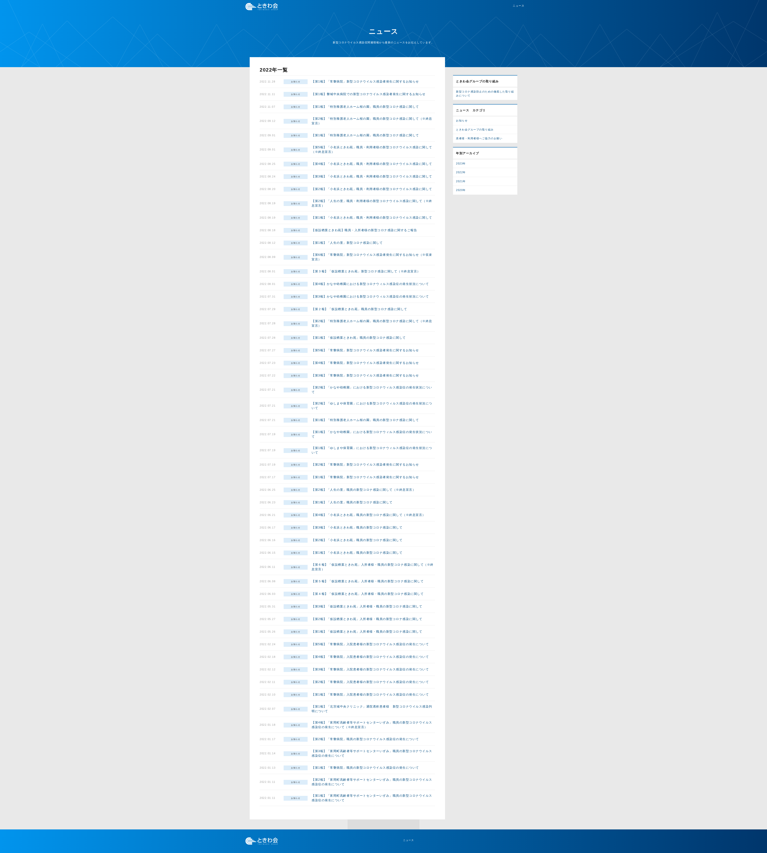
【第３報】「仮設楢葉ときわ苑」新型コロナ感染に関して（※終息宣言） (366, 271)
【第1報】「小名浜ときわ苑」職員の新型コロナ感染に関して (357, 552)
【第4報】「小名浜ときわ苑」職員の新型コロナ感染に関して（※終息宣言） (369, 515)
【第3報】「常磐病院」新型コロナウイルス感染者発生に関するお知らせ (365, 375)
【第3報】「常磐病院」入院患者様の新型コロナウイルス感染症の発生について (370, 669)
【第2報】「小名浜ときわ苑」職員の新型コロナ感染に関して (357, 540)
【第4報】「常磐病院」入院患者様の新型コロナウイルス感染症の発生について (370, 656)
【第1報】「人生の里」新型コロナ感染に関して (347, 242)
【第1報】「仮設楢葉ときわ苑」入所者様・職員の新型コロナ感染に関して (367, 631)
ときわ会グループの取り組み (475, 129)
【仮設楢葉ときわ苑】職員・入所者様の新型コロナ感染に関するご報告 (364, 230)
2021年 (461, 181)
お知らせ (295, 82)
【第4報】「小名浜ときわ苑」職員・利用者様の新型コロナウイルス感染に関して (372, 163)
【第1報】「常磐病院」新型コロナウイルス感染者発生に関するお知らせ (365, 81)
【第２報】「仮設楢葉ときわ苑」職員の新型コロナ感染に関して (359, 309)
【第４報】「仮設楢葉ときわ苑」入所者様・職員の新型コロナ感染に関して (368, 593)
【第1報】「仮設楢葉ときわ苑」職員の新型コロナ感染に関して (359, 337)
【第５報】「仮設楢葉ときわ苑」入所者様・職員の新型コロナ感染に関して (368, 581)
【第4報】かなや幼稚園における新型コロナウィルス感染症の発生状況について (370, 284)
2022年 (461, 172)
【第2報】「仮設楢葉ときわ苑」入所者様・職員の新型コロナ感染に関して (367, 619)
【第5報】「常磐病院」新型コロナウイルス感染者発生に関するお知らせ (365, 350)
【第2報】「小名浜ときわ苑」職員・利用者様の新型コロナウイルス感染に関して (372, 189)
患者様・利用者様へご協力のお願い (479, 138)
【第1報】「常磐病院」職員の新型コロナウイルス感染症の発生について (365, 767)
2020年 (461, 190)
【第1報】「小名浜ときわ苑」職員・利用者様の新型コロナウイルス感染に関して (372, 217)
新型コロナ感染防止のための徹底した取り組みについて (485, 93)
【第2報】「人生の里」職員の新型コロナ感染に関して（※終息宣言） (364, 489)
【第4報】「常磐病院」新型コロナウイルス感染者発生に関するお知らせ (365, 362)
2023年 (461, 163)
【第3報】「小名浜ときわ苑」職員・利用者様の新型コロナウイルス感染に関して (372, 176)
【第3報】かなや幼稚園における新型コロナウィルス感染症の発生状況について (370, 296)
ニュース (518, 5)
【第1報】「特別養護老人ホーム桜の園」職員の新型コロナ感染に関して (365, 106)
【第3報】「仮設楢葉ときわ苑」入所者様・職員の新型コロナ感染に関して (367, 606)
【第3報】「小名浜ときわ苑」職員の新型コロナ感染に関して (357, 527)
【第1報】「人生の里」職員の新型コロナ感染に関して (352, 502)
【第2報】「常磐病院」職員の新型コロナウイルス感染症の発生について (365, 739)
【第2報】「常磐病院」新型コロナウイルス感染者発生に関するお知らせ (365, 464)
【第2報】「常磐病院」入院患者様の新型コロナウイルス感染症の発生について (370, 682)
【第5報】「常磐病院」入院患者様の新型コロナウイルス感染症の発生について (370, 644)
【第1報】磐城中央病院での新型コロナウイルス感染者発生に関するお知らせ (369, 94)
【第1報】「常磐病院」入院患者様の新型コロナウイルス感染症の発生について (370, 694)
